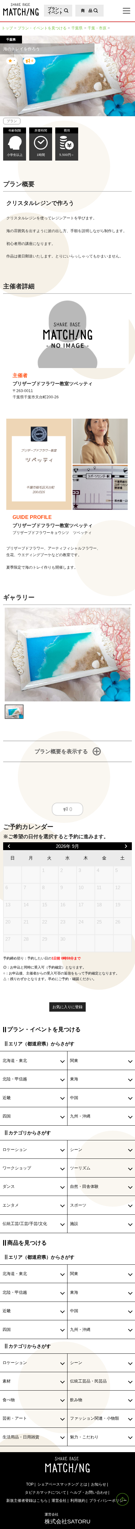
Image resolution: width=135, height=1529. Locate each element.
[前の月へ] (9, 846)
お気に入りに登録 (67, 1007)
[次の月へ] (126, 846)
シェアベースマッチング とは (62, 1484)
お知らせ (98, 1484)
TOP (30, 1484)
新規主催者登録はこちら (27, 1500)
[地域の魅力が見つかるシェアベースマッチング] (19, 9)
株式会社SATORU (67, 1518)
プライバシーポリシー (108, 1500)
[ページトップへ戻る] (122, 1499)
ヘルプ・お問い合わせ (89, 1492)
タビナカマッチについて (45, 1492)
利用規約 (77, 1500)
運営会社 (59, 1500)
